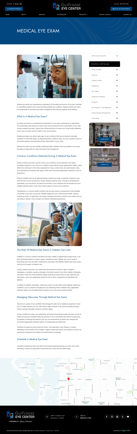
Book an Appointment (122, 9)
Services (42, 15)
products (95, 102)
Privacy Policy (50, 430)
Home (7, 15)
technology (95, 118)
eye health (95, 91)
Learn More (105, 139)
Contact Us (127, 15)
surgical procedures (98, 96)
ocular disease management (101, 113)
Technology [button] (61, 15)
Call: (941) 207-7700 (122, 4)
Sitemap (57, 430)
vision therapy (96, 69)
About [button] (23, 15)
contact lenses (97, 80)
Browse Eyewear (15, 9)
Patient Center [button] (104, 15)
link (1, 359)
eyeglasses (95, 86)
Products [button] (82, 15)
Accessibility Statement (39, 430)
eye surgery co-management (101, 107)
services (94, 75)
